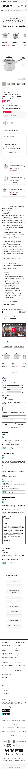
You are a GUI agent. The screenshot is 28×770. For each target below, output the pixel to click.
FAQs (16, 648)
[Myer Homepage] (7, 7)
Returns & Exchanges (7, 657)
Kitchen (7, 14)
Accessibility (18, 670)
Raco (3, 91)
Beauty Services (19, 660)
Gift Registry (18, 662)
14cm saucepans (14, 611)
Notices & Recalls (19, 668)
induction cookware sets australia (14, 591)
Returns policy (6, 720)
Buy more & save (7, 112)
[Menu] (2, 10)
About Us (4, 685)
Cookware (12, 14)
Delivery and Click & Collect (7, 654)
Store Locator (18, 653)
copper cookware (14, 616)
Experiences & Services (18, 656)
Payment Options (6, 648)
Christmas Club (6, 693)
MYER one (4, 677)
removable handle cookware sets (14, 626)
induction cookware (14, 601)
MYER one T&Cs (21, 727)
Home (3, 14)
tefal (14, 581)
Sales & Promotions (20, 665)
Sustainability (5, 690)
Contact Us (18, 650)
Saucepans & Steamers (20, 14)
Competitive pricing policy (18, 720)
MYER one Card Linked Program (7, 666)
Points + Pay (5, 650)
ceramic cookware (14, 597)
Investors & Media (6, 688)
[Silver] (4, 123)
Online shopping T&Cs (14, 724)
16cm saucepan (14, 585)
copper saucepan (14, 620)
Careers (4, 682)
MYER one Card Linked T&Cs (9, 731)
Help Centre (18, 645)
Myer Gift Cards (6, 680)
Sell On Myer (5, 696)
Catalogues (5, 662)
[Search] (25, 10)
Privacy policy (22, 731)
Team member (14, 735)
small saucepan (14, 606)
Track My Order (6, 645)
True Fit (4, 660)
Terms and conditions (9, 727)
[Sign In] (19, 6)
